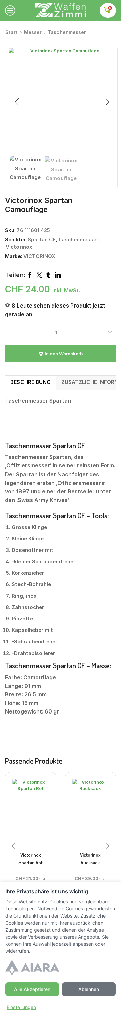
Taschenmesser (67, 32)
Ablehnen (88, 989)
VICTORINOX (39, 256)
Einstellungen (21, 1007)
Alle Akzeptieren (32, 989)
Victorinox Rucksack (90, 858)
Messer (33, 32)
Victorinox (19, 247)
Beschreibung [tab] (30, 382)
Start (11, 32)
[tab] (30, 382)
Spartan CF (42, 240)
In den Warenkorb (64, 353)
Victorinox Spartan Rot (30, 858)
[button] (17, 102)
